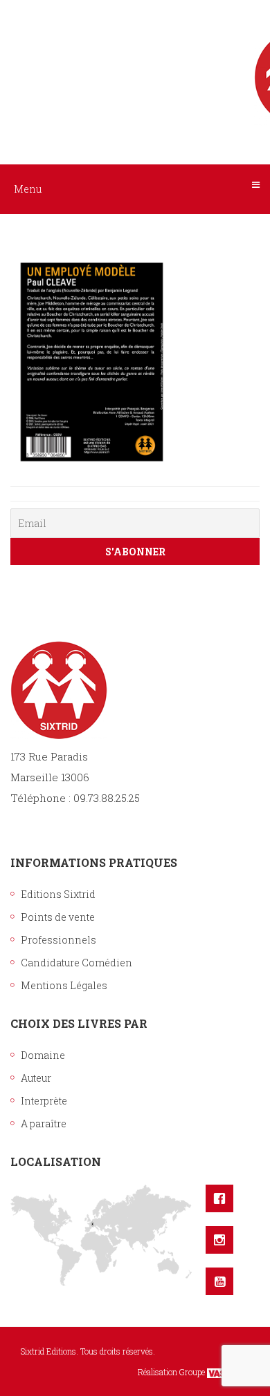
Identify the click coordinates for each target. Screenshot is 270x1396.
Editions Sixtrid (58, 894)
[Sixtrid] (135, 63)
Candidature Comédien (76, 962)
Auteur (36, 1077)
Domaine (43, 1055)
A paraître (43, 1123)
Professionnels (58, 939)
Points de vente (58, 917)
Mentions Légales (64, 985)
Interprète (44, 1100)
